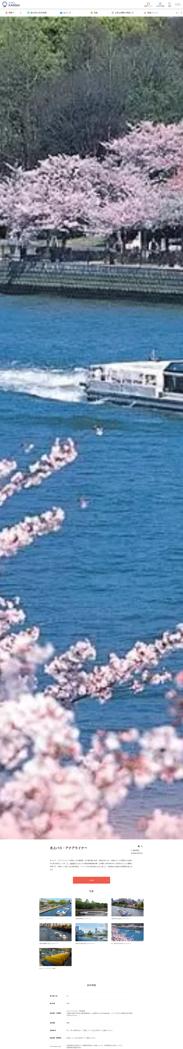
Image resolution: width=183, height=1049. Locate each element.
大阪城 (72, 863)
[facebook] (139, 846)
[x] (142, 846)
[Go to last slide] (20, 12)
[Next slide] (181, 12)
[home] (71, 4)
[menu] (178, 4)
